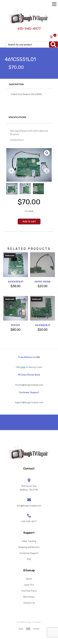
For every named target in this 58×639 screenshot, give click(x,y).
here (23, 367)
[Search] (53, 44)
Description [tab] (16, 84)
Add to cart (29, 221)
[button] (47, 153)
